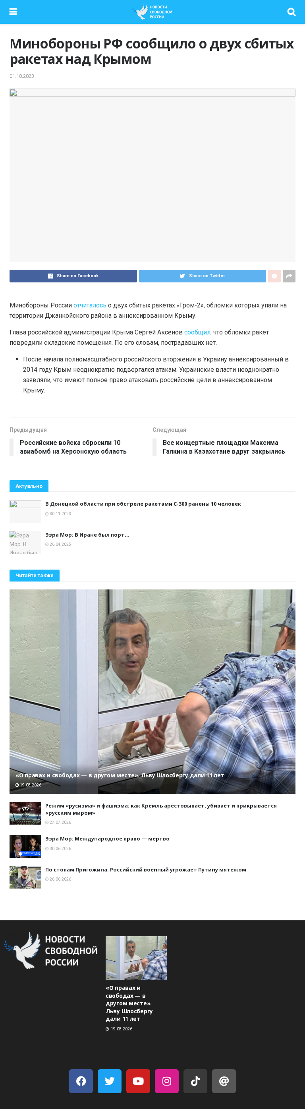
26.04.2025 (60, 544)
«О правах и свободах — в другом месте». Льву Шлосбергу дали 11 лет (119, 775)
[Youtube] (138, 1081)
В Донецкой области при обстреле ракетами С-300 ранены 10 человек (143, 503)
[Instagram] (167, 1081)
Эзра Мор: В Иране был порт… (87, 534)
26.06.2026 (60, 879)
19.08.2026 (30, 785)
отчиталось (89, 305)
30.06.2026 (60, 848)
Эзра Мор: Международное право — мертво (107, 838)
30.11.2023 (60, 514)
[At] (224, 1081)
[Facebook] (81, 1081)
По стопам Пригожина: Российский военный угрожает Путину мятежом (145, 869)
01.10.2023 (22, 76)
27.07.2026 (60, 822)
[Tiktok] (195, 1081)
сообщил (197, 332)
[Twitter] (110, 1081)
